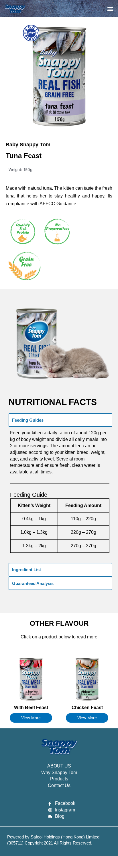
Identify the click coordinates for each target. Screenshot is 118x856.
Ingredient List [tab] (26, 569)
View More (31, 717)
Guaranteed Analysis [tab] (33, 583)
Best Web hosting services (24, 847)
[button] (110, 9)
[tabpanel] (60, 495)
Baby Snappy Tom (28, 144)
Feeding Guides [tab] (28, 420)
